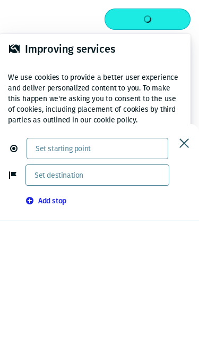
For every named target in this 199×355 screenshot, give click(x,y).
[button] (18, 148)
